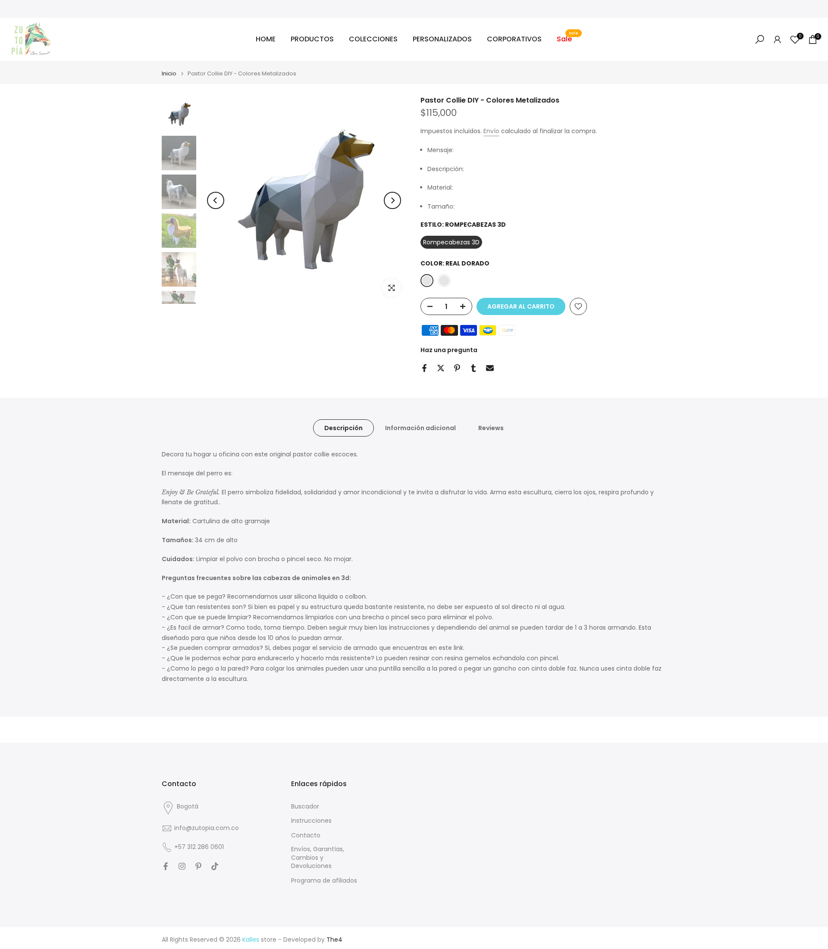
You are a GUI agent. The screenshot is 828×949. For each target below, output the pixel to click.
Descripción (343, 428)
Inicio (169, 73)
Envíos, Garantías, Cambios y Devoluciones (317, 857)
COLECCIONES (373, 39)
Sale (567, 39)
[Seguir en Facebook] (165, 866)
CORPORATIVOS (514, 39)
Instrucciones (311, 821)
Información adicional (420, 428)
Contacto (305, 835)
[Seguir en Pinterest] (198, 866)
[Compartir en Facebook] (424, 368)
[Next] (392, 200)
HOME (266, 39)
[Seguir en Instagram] (182, 866)
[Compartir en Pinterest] (457, 368)
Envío (491, 131)
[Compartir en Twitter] (441, 368)
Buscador (305, 806)
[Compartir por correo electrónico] (490, 368)
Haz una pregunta (448, 350)
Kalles (250, 940)
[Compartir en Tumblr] (473, 368)
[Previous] (215, 200)
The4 (334, 940)
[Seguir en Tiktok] (215, 866)
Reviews (491, 428)
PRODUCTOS (312, 39)
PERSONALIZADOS (442, 39)
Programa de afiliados (324, 881)
